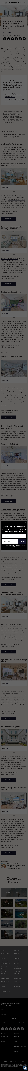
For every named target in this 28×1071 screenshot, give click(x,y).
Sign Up (22, 541)
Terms (17, 545)
